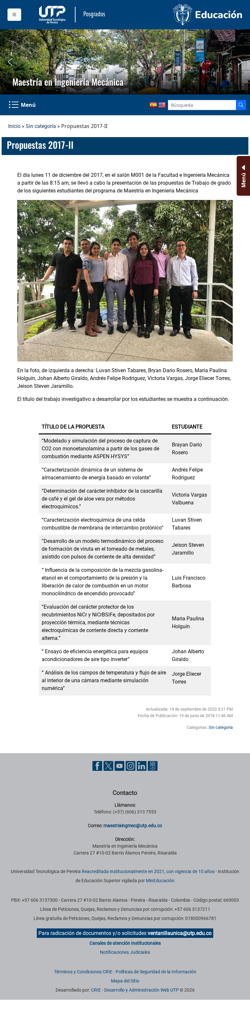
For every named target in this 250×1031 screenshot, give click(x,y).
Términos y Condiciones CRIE (83, 971)
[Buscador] (241, 105)
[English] (162, 105)
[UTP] (53, 14)
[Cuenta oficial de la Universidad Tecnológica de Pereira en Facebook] (98, 766)
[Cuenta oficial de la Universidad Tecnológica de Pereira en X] (109, 766)
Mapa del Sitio (125, 980)
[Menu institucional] (14, 14)
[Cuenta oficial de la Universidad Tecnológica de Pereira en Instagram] (131, 766)
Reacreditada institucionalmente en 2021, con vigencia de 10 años (148, 871)
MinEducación (160, 880)
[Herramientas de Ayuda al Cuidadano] (153, 766)
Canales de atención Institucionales (125, 943)
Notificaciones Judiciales (125, 952)
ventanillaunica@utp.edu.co (180, 933)
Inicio (14, 126)
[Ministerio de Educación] (185, 14)
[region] (125, 61)
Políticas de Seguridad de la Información (156, 971)
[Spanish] (153, 105)
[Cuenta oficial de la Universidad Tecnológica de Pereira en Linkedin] (142, 766)
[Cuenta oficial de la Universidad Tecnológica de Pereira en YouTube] (120, 766)
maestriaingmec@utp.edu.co (133, 825)
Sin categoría (41, 126)
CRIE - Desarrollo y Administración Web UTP (135, 990)
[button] (10, 62)
